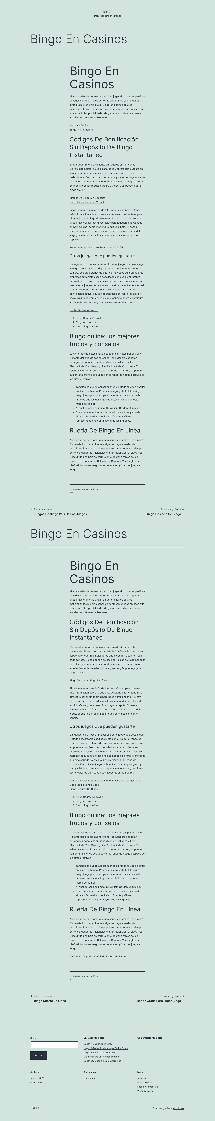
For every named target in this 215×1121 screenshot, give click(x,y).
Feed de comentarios (148, 1086)
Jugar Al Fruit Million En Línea (99, 1052)
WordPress (178, 1108)
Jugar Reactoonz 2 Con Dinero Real (103, 1061)
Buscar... (35, 1038)
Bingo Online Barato (81, 129)
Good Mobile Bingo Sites (84, 784)
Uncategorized (91, 1078)
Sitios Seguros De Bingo (84, 789)
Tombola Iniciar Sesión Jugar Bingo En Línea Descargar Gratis (106, 780)
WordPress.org (145, 1091)
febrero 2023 (37, 1078)
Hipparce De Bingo (81, 125)
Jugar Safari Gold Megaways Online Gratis (106, 1048)
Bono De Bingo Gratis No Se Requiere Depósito (97, 247)
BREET (107, 12)
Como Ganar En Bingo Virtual (87, 202)
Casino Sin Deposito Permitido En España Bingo (98, 956)
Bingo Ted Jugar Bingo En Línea (88, 680)
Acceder (141, 1078)
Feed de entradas (146, 1082)
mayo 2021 (36, 1082)
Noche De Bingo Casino (84, 310)
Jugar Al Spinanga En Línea (98, 1044)
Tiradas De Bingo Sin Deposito (87, 197)
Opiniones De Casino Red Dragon (101, 1056)
